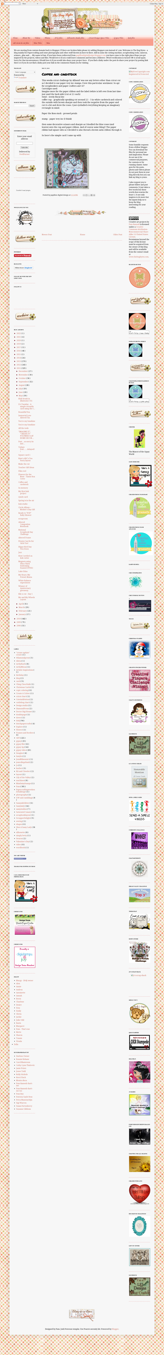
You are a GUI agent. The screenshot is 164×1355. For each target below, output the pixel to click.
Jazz (20, 552)
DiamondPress (22, 709)
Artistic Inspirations (25, 670)
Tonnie (19, 1038)
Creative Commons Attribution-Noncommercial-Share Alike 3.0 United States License (138, 232)
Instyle (19, 756)
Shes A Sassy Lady (24, 827)
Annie (18, 986)
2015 (19, 354)
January (22, 614)
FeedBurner (24, 154)
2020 (19, 340)
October (22, 378)
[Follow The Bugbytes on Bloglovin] (23, 269)
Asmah (19, 996)
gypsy (19, 741)
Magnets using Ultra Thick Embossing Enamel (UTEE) (25, 564)
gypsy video (21, 750)
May (21, 396)
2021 (19, 337)
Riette (18, 1032)
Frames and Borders (25, 733)
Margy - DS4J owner (24, 980)
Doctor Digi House (24, 712)
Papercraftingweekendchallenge (25, 791)
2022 (19, 333)
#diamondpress (23, 658)
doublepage (21, 715)
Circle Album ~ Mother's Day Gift (26, 508)
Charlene (20, 1002)
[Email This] (84, 195)
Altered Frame (24, 538)
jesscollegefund (23, 762)
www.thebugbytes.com (138, 257)
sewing (19, 821)
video (18, 844)
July (21, 389)
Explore (19, 727)
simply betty (21, 835)
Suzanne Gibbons (23, 1109)
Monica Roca (21, 1080)
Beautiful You (24, 412)
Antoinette (20, 993)
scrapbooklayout (23, 815)
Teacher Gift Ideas (26, 467)
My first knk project (23, 492)
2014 (19, 358)
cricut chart (21, 696)
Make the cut (24, 464)
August (22, 385)
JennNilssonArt (23, 759)
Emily (18, 1011)
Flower (19, 730)
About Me (26, 38)
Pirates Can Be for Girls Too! (26, 542)
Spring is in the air (26, 500)
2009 (19, 622)
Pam (18, 786)
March (22, 607)
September (24, 382)
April (21, 604)
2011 (19, 368)
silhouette (20, 832)
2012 (19, 365)
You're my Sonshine (26, 421)
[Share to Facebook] (91, 195)
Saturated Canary (24, 812)
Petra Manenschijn (24, 1100)
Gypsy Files (118, 38)
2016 (19, 351)
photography (22, 795)
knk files (131, 38)
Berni (18, 999)
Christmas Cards (23, 687)
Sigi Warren (21, 1103)
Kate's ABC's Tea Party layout (25, 459)
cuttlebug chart (23, 702)
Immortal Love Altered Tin (24, 416)
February (23, 611)
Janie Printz (21, 1068)
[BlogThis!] (86, 195)
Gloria (18, 1014)
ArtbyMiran (21, 667)
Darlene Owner (22, 1056)
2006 (19, 626)
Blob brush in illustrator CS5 (25, 400)
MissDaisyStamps (23, 783)
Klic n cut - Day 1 (25, 594)
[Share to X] (89, 195)
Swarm (19, 838)
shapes (19, 824)
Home (15, 38)
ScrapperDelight (23, 818)
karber (19, 768)
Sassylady (20, 806)
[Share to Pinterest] (94, 195)
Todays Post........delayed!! (26, 449)
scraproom (23, 519)
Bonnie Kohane (22, 1059)
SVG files (58, 38)
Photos (47, 38)
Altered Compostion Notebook (24, 524)
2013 (19, 361)
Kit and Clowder (23, 771)
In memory (23, 488)
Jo (17, 765)
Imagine (20, 753)
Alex (18, 983)
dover (19, 718)
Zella (16, 1044)
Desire (19, 1005)
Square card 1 (24, 455)
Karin (18, 1023)
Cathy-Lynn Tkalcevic (25, 1065)
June (21, 392)
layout (19, 774)
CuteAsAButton (23, 699)
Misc (48, 43)
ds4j (18, 721)
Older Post (117, 235)
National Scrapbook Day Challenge (25, 532)
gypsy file (20, 744)
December (23, 371)
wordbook (20, 848)
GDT (18, 738)
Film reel (22, 471)
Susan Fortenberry (24, 1106)
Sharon (19, 1035)
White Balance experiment (24, 581)
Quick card (23, 497)
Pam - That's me (23, 1029)
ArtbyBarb (21, 664)
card (18, 681)
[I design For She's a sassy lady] (140, 487)
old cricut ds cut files (21, 43)
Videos (37, 38)
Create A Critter (23, 693)
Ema (18, 1008)
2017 (19, 347)
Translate (22, 78)
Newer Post (47, 235)
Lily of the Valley (23, 777)
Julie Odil (20, 1020)
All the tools (23, 428)
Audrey (19, 990)
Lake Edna (22, 571)
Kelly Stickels (22, 1074)
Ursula (19, 1041)
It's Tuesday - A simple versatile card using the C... (26, 406)
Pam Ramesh (134, 224)
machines (20, 780)
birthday (20, 675)
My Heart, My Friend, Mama (25, 576)
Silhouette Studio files (75, 38)
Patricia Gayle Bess (24, 1097)
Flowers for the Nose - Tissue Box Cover (26, 476)
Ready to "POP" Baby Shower (24, 514)
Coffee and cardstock (23, 483)
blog (18, 678)
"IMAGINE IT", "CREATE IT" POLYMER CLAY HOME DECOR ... (26, 435)
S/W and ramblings (24, 798)
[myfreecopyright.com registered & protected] (139, 74)
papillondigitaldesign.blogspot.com (91, 55)
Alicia (18, 661)
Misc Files (37, 43)
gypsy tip (20, 747)
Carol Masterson (23, 1062)
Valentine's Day (23, 841)
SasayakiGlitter (23, 803)
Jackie (18, 1017)
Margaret (20, 1026)
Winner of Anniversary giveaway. (24, 588)
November (23, 375)
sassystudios (21, 809)
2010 (19, 619)
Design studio (22, 705)
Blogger (115, 1329)
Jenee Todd (21, 1071)
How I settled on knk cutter (25, 557)
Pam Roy (20, 1094)
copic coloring (22, 690)
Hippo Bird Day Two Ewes (25, 548)
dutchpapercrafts (24, 724)
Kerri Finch (21, 1077)
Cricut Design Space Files (99, 38)
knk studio (22, 504)
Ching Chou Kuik (23, 684)
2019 (19, 344)
